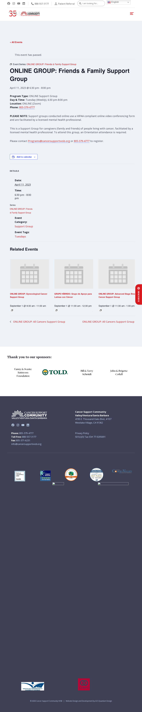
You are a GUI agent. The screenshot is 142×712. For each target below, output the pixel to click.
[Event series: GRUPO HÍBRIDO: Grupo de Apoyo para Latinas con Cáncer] (56, 310)
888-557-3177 (42, 3)
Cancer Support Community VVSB (49, 701)
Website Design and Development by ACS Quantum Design (89, 701)
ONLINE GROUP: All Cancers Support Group (38, 321)
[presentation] (29, 273)
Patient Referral (66, 3)
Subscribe (138, 296)
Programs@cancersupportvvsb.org (49, 141)
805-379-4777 (27, 107)
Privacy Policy (82, 433)
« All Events (16, 42)
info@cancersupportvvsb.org (26, 444)
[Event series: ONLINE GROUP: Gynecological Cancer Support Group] (12, 310)
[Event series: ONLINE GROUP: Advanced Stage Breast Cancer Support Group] (101, 310)
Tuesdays (20, 236)
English (115, 2)
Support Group (24, 226)
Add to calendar (24, 156)
